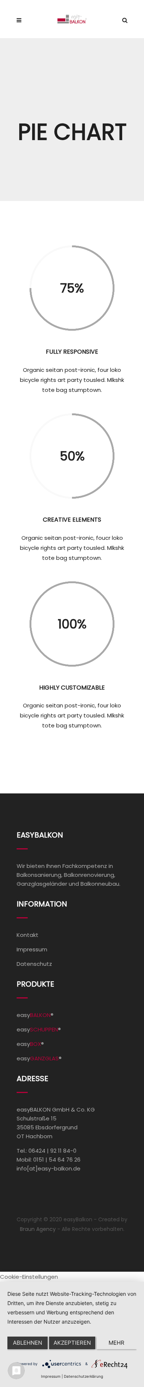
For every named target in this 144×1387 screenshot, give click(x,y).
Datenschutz (34, 964)
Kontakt (27, 935)
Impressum (32, 949)
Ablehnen (27, 1342)
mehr (116, 1342)
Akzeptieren (72, 1342)
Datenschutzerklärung (83, 1376)
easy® (35, 1015)
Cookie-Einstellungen (29, 1277)
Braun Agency (38, 1229)
